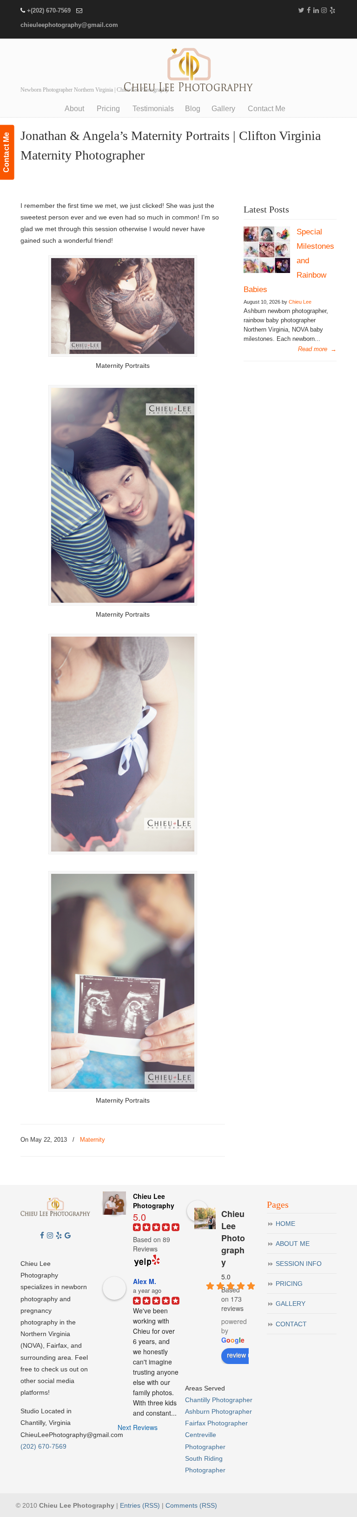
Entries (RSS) (140, 1505)
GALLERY (290, 1303)
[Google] (67, 1235)
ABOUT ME (293, 1243)
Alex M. (144, 1281)
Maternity (92, 1139)
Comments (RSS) (191, 1505)
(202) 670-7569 (43, 1446)
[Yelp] (332, 10)
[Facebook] (308, 10)
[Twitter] (301, 10)
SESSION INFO (299, 1263)
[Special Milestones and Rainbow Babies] (267, 270)
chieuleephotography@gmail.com (69, 24)
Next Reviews (138, 1427)
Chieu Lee (300, 302)
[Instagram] (324, 10)
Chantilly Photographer (218, 1400)
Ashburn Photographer (218, 1411)
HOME (285, 1223)
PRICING (289, 1283)
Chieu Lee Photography (188, 71)
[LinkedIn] (316, 10)
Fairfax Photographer (216, 1423)
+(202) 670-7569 (49, 10)
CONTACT (291, 1324)
